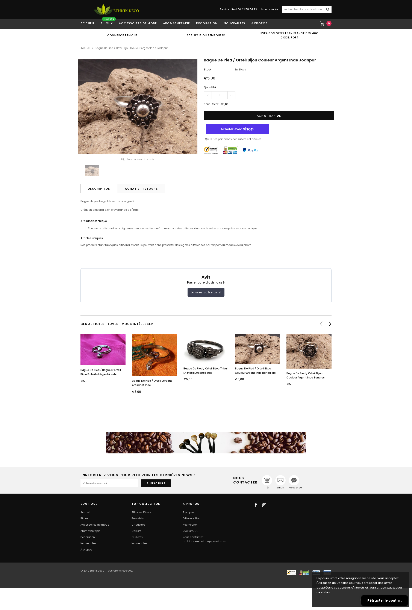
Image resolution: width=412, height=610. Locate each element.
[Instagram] (264, 505)
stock (207, 69)
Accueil (85, 48)
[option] (122, 35)
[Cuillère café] (206, 442)
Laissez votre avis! (206, 292)
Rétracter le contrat (384, 600)
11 (211, 139)
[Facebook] (255, 505)
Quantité (210, 87)
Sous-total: (211, 104)
